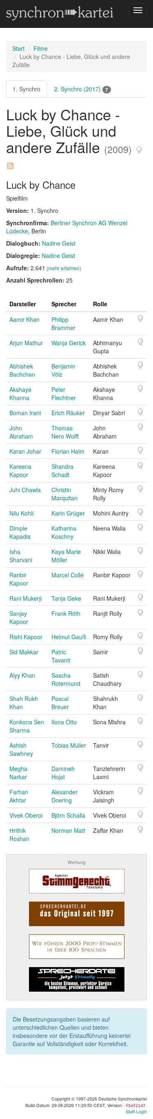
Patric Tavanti (60, 656)
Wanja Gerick (68, 343)
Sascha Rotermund (65, 679)
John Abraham (21, 432)
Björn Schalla (68, 815)
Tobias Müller (68, 745)
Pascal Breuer (60, 702)
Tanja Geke (66, 598)
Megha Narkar (18, 772)
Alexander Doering (64, 796)
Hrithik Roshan (19, 834)
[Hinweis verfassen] (139, 146)
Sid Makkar (23, 652)
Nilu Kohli (21, 513)
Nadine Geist (58, 243)
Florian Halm (67, 451)
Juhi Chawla (25, 490)
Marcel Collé (67, 575)
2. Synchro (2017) (81, 89)
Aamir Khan (24, 319)
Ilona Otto (64, 722)
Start (18, 48)
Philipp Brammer (63, 323)
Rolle (100, 304)
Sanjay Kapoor (18, 617)
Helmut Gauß (68, 637)
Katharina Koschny (63, 532)
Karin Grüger (68, 513)
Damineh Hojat (63, 772)
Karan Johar (25, 451)
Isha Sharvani (20, 555)
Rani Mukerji (25, 598)
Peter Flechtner (63, 393)
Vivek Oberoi (25, 815)
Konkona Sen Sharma (26, 726)
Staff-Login (136, 1111)
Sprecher (63, 304)
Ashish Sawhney (21, 749)
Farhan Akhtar (18, 796)
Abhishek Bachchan (22, 370)
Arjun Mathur (26, 343)
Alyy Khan (22, 675)
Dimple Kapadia (20, 532)
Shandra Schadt (62, 470)
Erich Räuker (68, 413)
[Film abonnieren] (9, 162)
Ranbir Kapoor (18, 579)
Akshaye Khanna (20, 393)
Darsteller (22, 304)
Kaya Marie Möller (66, 555)
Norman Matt (68, 830)
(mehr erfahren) (64, 267)
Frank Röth (65, 613)
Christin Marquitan (64, 494)
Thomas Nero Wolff (64, 432)
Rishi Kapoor (25, 637)
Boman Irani (25, 413)
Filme (40, 48)
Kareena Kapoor (20, 470)
